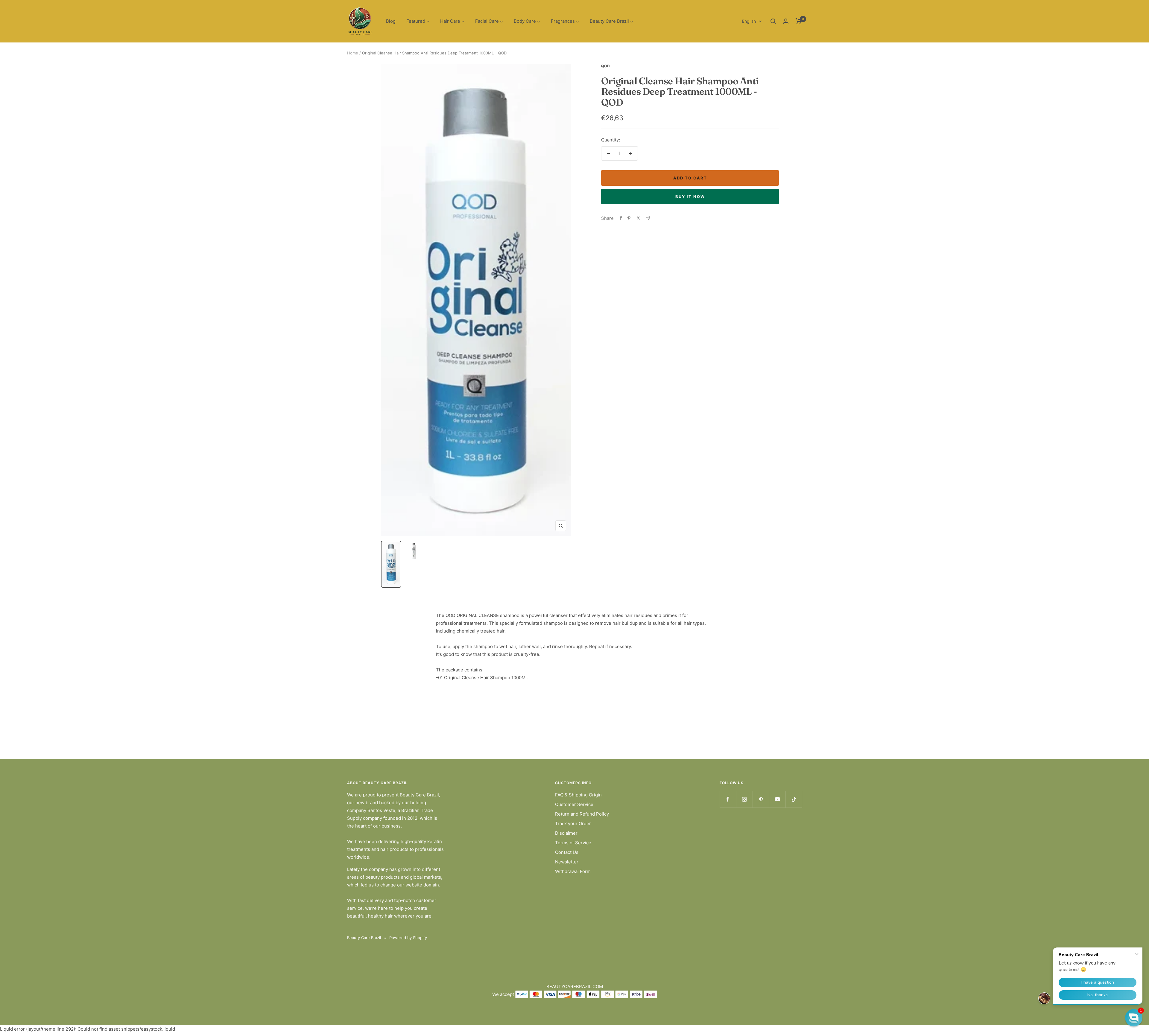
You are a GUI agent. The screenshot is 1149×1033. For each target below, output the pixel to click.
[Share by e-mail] (648, 218)
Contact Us (566, 852)
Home (352, 53)
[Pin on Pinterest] (628, 218)
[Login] (785, 21)
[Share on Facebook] (621, 218)
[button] (1133, 1017)
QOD (605, 66)
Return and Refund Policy (582, 814)
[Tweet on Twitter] (638, 218)
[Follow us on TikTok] (793, 799)
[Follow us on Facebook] (728, 799)
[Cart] (799, 21)
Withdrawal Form (573, 871)
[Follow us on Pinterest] (761, 799)
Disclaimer (566, 833)
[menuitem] (390, 21)
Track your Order (573, 823)
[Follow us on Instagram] (744, 799)
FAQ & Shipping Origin (578, 795)
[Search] (773, 21)
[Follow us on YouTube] (777, 799)
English (749, 21)
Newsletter (566, 862)
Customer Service (574, 804)
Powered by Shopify (408, 937)
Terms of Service (573, 842)
